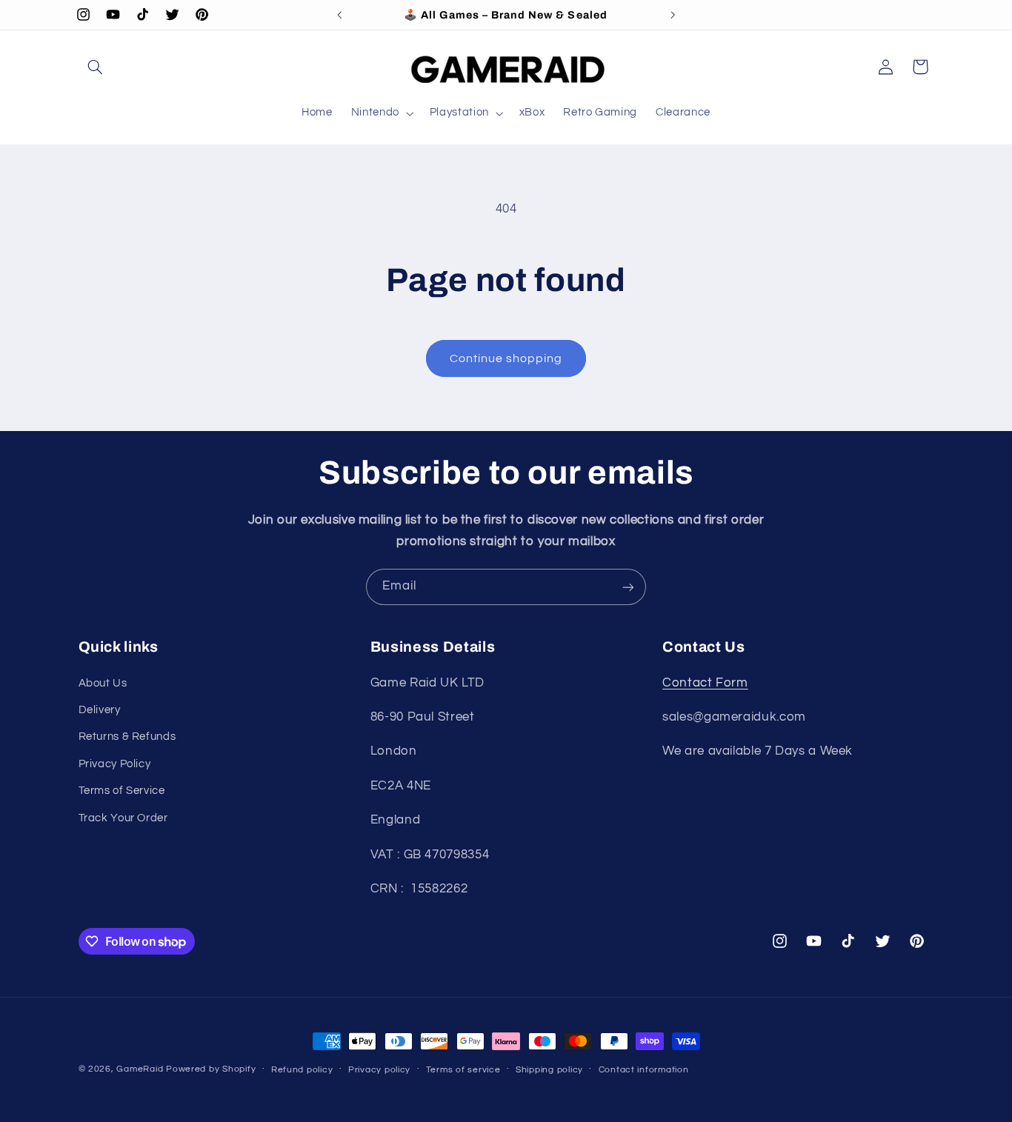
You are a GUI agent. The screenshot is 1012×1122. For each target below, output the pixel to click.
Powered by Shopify (211, 1069)
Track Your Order (123, 818)
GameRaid (139, 1069)
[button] (96, 67)
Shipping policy (549, 1070)
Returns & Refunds (127, 737)
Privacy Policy (115, 763)
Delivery (100, 709)
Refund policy (302, 1070)
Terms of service (463, 1070)
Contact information (644, 1070)
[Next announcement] (672, 15)
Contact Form (705, 682)
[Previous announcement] (339, 15)
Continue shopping (506, 358)
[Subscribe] (628, 587)
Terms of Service (122, 790)
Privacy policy (379, 1070)
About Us (103, 683)
